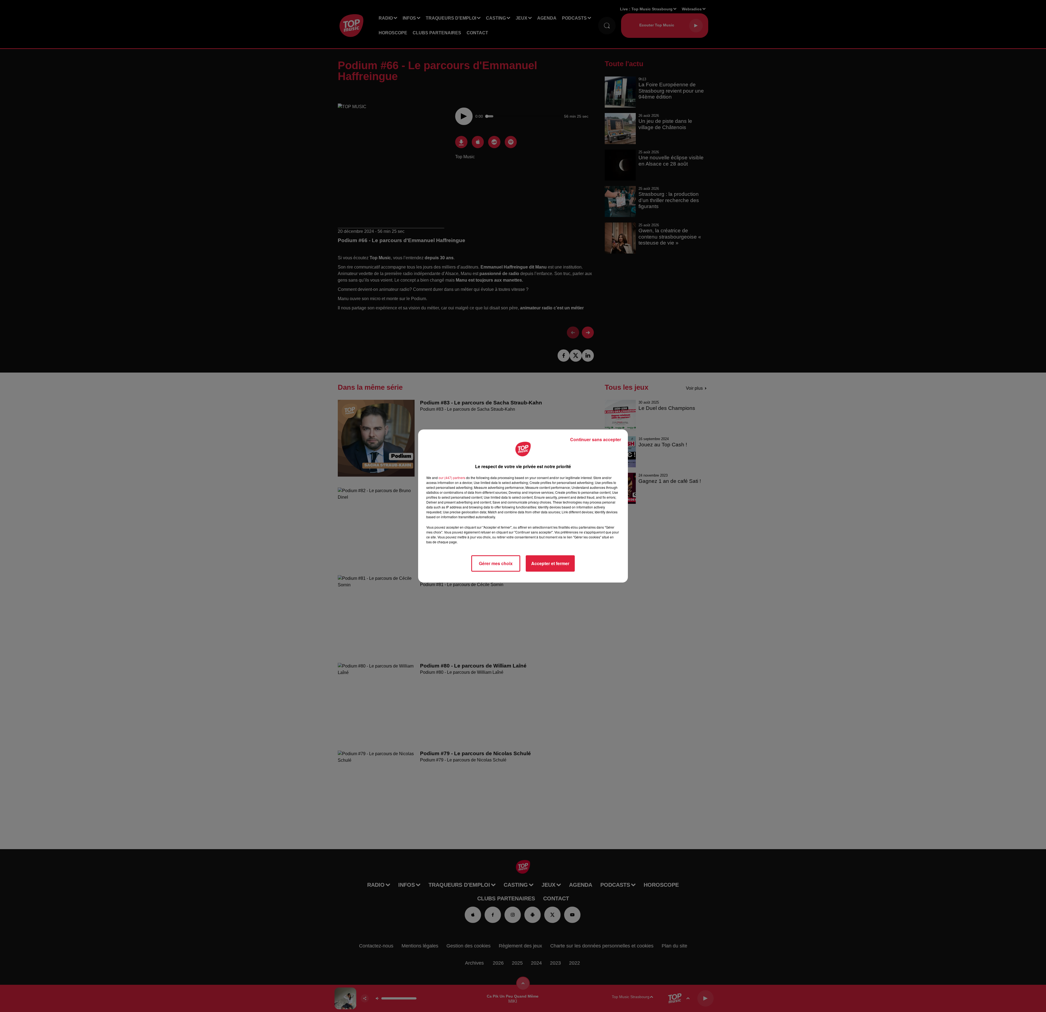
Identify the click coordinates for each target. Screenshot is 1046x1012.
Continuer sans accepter (595, 439)
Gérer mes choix (496, 563)
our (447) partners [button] (452, 477)
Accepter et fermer (550, 563)
